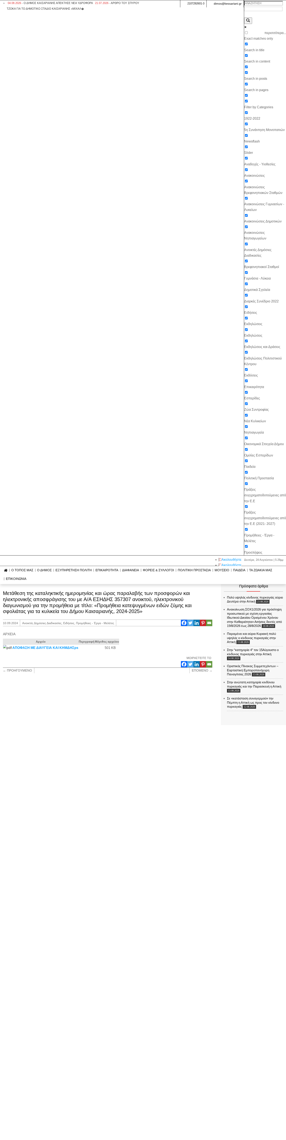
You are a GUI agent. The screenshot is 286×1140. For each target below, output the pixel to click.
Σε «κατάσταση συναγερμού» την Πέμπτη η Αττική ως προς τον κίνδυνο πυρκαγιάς (253, 702)
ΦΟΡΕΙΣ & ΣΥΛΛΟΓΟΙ (158, 570)
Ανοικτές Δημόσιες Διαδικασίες (42, 623)
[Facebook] (184, 623)
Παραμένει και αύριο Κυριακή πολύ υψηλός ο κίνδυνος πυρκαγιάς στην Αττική (251, 638)
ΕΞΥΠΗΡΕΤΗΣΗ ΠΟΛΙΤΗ (73, 570)
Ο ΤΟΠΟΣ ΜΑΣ (22, 570)
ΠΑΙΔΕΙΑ (239, 570)
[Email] (209, 623)
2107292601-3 (195, 3)
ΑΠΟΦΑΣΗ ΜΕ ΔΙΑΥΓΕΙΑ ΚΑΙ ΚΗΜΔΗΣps (45, 648)
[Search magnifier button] (248, 20)
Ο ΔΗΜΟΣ (44, 570)
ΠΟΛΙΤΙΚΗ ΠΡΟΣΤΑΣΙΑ (194, 570)
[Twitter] (190, 623)
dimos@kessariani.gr (228, 3)
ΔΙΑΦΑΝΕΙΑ (130, 570)
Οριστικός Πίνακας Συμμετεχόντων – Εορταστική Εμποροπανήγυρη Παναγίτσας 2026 (252, 670)
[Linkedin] (196, 623)
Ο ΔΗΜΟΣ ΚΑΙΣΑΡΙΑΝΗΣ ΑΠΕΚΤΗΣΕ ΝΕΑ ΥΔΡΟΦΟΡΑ (50, 3)
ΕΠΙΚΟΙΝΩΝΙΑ (16, 578)
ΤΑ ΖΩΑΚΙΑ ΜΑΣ (260, 570)
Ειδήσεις (68, 623)
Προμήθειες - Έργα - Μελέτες (95, 623)
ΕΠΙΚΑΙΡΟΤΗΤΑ (106, 570)
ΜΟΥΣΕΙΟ (222, 570)
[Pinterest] (203, 623)
